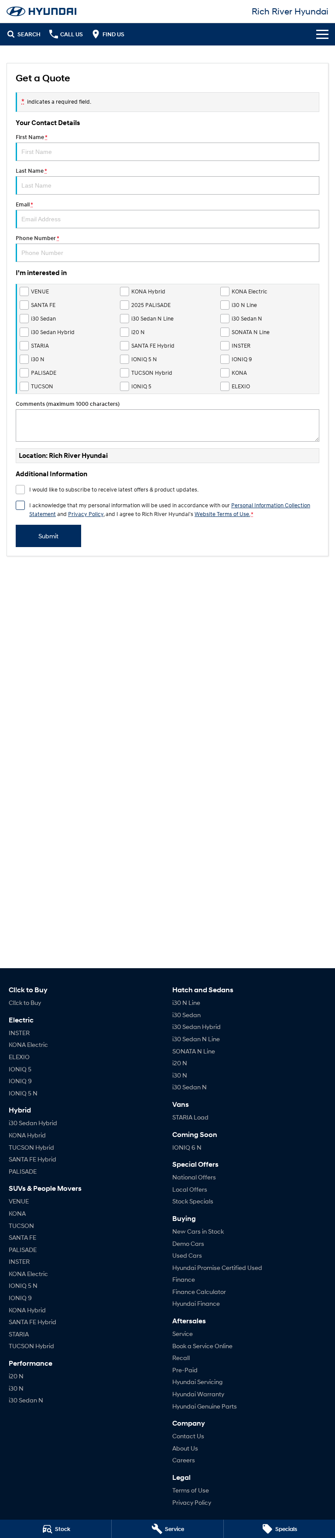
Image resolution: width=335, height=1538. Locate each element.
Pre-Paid (185, 1370)
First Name (31, 137)
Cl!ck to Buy (25, 1002)
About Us (185, 1448)
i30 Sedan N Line (196, 1039)
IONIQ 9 (20, 1081)
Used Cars (187, 1255)
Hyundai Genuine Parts (204, 1406)
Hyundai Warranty (198, 1394)
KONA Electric (28, 1044)
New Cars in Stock (198, 1231)
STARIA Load (190, 1117)
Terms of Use (190, 1490)
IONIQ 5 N (23, 1093)
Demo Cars (188, 1243)
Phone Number (37, 238)
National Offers (194, 1177)
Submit (48, 536)
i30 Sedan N (26, 1400)
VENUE (19, 1201)
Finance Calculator (199, 1291)
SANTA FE (22, 1237)
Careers (183, 1460)
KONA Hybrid (27, 1135)
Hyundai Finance (196, 1303)
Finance (183, 1279)
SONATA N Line (193, 1051)
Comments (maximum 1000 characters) (68, 404)
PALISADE (23, 1171)
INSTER (19, 1032)
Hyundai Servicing (197, 1381)
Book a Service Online (202, 1346)
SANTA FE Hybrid (32, 1159)
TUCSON (21, 1225)
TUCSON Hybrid (31, 1147)
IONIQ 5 (20, 1069)
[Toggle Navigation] (322, 34)
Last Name (31, 170)
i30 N (16, 1388)
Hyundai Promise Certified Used (217, 1267)
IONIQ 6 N (187, 1147)
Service (182, 1333)
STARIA (19, 1334)
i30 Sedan (186, 1014)
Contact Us (188, 1436)
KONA (17, 1213)
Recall (181, 1357)
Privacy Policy (85, 513)
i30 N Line (186, 1002)
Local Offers (189, 1189)
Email (24, 204)
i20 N (16, 1376)
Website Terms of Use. (222, 513)
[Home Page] (41, 11)
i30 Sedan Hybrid (33, 1122)
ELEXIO (19, 1056)
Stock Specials (192, 1201)
